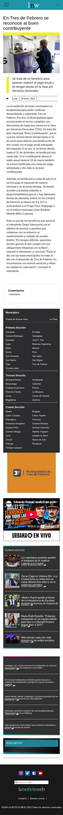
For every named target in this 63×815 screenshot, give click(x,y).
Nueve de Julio (39, 439)
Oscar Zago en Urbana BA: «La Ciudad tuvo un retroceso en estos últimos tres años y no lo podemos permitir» (39, 580)
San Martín (11, 360)
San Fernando (12, 356)
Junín (8, 435)
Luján (8, 344)
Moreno (35, 348)
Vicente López (12, 368)
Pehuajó (9, 444)
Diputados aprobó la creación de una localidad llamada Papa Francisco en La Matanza (29, 712)
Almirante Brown (13, 380)
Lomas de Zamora (40, 396)
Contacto (22, 798)
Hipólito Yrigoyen (40, 431)
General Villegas (13, 431)
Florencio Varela (13, 392)
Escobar (36, 332)
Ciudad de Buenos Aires (17, 319)
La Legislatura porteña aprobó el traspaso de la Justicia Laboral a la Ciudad (38, 560)
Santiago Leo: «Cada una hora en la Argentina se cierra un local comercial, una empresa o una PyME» (31, 666)
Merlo (8, 348)
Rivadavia (37, 444)
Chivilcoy (36, 419)
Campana (10, 332)
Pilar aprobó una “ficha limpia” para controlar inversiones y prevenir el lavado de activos (30, 726)
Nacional (25, 642)
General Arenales (40, 423)
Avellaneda (37, 380)
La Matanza (37, 392)
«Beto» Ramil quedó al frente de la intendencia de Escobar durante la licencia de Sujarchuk (39, 600)
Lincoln (9, 439)
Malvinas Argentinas (41, 344)
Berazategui (11, 384)
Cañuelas (36, 384)
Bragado (36, 411)
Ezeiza (35, 388)
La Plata (53, 319)
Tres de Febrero (12, 34)
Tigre (8, 364)
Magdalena (11, 400)
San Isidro (37, 356)
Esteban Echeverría (15, 388)
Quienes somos (37, 798)
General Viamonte (40, 427)
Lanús (8, 396)
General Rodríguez (14, 336)
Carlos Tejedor (39, 415)
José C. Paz (38, 340)
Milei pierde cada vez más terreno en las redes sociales (37, 639)
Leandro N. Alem (40, 435)
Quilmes (36, 400)
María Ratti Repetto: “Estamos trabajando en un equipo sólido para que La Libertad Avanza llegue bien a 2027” (39, 620)
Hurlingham (37, 336)
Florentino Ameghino (15, 423)
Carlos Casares (13, 415)
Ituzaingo (10, 340)
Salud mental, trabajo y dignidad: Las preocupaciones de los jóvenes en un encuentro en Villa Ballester (31, 697)
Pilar (34, 352)
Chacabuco (11, 419)
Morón (8, 352)
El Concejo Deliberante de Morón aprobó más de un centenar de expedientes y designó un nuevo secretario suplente (29, 682)
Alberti (9, 411)
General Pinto (12, 427)
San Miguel (37, 360)
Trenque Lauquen (14, 448)
